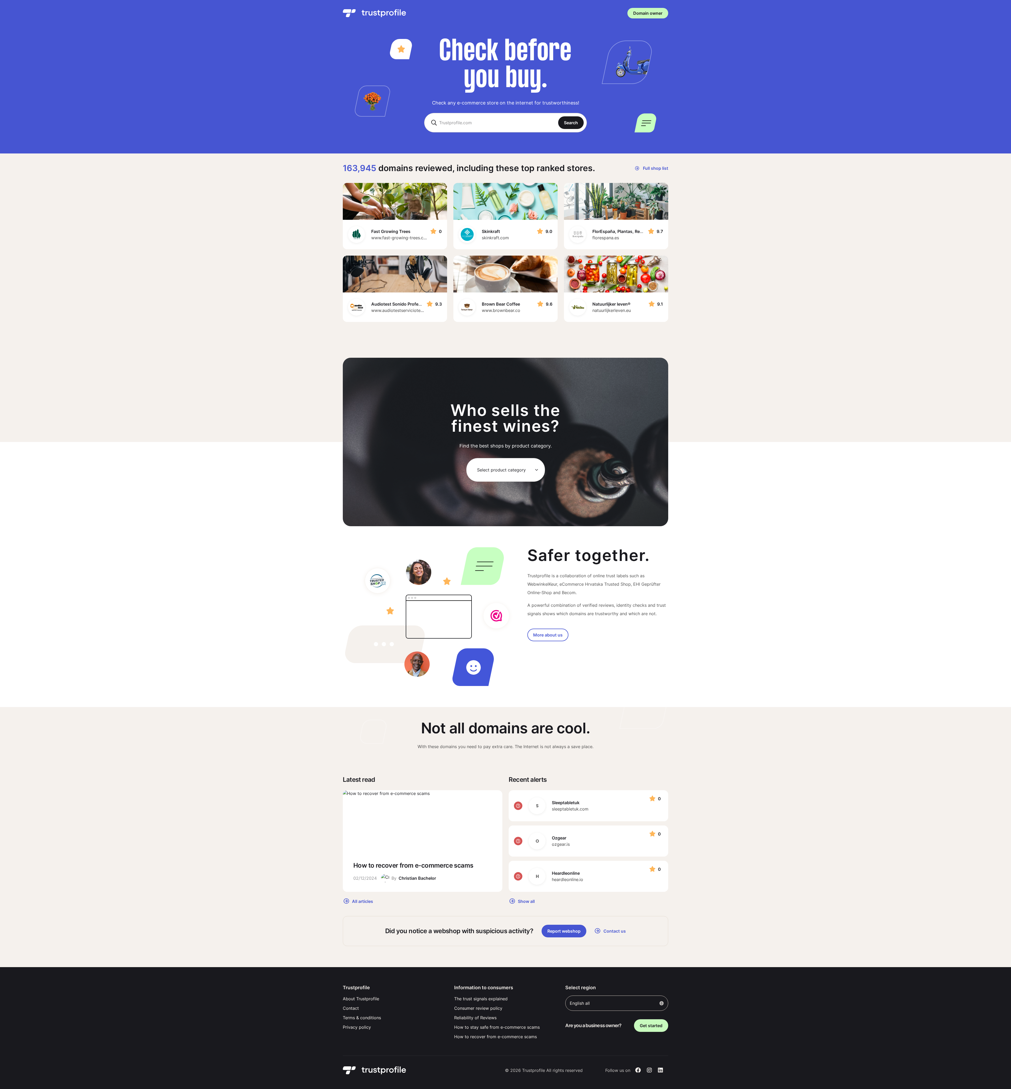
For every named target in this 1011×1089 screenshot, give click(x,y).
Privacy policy (357, 1027)
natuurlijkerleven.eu (611, 310)
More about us (548, 635)
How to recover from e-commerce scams (495, 1036)
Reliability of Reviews (475, 1017)
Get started (651, 1025)
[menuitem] (394, 999)
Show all (526, 901)
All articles (362, 901)
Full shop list (655, 168)
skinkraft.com (495, 237)
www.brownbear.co (501, 310)
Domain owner (647, 13)
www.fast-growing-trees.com (400, 237)
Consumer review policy (478, 1008)
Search (571, 122)
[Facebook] (638, 1070)
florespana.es (605, 237)
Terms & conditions (362, 1017)
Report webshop (564, 931)
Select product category (501, 470)
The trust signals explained (481, 998)
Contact (351, 1008)
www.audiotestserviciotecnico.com (406, 310)
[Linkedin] (660, 1070)
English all (580, 1003)
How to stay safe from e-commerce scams (497, 1027)
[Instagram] (649, 1070)
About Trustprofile (361, 998)
